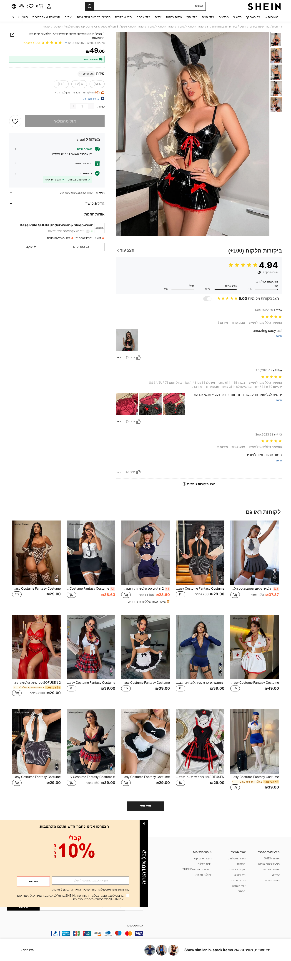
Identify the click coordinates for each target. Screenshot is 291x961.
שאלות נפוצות (203, 874)
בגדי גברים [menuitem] (143, 17)
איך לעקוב (240, 874)
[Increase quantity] (73, 106)
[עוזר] (138, 357)
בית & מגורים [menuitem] (123, 17)
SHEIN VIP (239, 885)
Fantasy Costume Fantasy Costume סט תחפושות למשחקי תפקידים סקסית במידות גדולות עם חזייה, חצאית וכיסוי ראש (254, 682)
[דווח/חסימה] (118, 357)
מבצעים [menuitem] (224, 17)
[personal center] (49, 6)
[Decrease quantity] (91, 106)
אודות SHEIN (272, 858)
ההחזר (242, 891)
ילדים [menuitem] (158, 17)
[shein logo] (264, 6)
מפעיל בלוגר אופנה (269, 864)
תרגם (279, 336)
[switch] (207, 298)
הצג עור (145, 806)
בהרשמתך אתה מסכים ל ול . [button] (90, 889)
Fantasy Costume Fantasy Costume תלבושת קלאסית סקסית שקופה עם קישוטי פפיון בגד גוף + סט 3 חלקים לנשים (36, 777)
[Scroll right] (13, 17)
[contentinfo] (75, 933)
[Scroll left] (18, 17)
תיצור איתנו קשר (202, 858)
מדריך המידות (238, 880)
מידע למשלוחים (237, 858)
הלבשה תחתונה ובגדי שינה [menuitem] (93, 17)
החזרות (241, 864)
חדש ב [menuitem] (237, 17)
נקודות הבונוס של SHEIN (196, 869)
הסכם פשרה (272, 880)
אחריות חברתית (271, 869)
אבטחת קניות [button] (83, 173)
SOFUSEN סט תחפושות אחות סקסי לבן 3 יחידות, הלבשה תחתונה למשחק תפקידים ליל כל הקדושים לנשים (200, 777)
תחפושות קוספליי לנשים (163, 26)
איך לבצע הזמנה (236, 869)
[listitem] (254, 564)
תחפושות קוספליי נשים (134, 26)
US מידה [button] (88, 73)
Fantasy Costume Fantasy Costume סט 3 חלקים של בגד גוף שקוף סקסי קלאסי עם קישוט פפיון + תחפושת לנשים (200, 588)
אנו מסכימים (135, 925)
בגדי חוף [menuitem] (191, 17)
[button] (21, 6)
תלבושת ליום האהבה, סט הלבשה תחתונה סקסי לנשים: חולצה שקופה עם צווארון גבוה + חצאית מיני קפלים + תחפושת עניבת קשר (254, 588)
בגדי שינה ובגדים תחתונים (254, 26)
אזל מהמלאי (65, 121)
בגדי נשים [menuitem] (208, 17)
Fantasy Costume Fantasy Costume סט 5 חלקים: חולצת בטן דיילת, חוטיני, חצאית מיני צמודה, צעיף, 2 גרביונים (254, 777)
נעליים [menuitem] (69, 17)
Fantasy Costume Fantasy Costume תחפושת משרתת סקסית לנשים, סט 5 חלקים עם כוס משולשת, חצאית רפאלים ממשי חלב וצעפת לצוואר (145, 682)
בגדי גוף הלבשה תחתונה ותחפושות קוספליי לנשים (208, 26)
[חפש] (89, 6)
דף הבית (277, 26)
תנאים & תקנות (61, 889)
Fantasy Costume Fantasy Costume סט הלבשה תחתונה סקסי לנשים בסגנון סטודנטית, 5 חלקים (91, 682)
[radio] (97, 84)
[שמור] (15, 121)
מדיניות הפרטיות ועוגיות (87, 889)
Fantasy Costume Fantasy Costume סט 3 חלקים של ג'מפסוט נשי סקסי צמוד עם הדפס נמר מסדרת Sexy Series (36, 588)
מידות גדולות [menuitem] (174, 17)
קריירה (276, 874)
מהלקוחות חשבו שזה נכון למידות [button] (79, 92)
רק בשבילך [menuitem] (253, 17)
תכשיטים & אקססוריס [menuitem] (46, 17)
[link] (40, 6)
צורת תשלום (204, 864)
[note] (148, 601)
